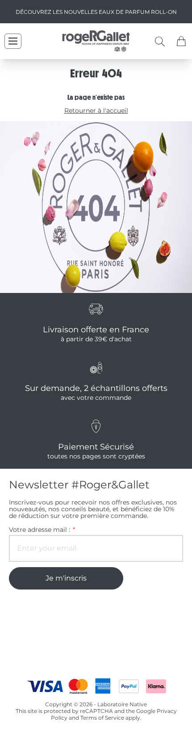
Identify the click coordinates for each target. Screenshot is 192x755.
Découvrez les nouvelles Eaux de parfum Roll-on (96, 11)
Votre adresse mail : (41, 529)
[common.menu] (12, 41)
